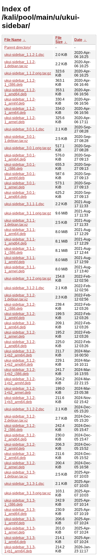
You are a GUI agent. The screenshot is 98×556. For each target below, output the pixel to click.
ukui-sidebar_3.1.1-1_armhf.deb (20, 260)
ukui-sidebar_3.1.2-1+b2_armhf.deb (20, 381)
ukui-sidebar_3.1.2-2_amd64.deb (20, 437)
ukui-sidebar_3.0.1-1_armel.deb (20, 185)
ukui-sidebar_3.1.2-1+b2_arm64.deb (20, 353)
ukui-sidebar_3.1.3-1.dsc (24, 484)
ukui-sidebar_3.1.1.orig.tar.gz (27, 213)
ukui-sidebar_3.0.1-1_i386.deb (20, 167)
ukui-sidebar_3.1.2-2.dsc (24, 409)
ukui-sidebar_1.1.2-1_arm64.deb (20, 111)
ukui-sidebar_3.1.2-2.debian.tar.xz (20, 418)
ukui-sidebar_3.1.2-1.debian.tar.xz (20, 297)
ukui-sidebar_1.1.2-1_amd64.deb (20, 92)
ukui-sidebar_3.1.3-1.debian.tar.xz (20, 474)
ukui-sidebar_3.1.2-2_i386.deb (20, 428)
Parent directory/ (17, 47)
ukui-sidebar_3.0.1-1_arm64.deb (20, 157)
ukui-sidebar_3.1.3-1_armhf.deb (20, 521)
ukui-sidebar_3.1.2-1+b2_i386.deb (20, 372)
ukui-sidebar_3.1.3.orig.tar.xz (27, 493)
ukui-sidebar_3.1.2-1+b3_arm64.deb (20, 400)
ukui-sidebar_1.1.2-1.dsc (24, 55)
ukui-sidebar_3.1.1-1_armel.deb (20, 269)
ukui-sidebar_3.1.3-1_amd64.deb (20, 512)
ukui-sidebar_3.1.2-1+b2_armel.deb (20, 391)
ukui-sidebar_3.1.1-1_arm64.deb (20, 232)
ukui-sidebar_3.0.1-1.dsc (24, 129)
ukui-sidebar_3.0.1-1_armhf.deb (20, 176)
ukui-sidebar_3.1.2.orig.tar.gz (27, 278)
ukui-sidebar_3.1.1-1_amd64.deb (20, 241)
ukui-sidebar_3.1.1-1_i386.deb (20, 251)
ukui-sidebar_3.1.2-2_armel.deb (20, 465)
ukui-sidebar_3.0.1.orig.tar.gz (27, 148)
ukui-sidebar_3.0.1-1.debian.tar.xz (20, 139)
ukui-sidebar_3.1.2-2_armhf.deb (20, 446)
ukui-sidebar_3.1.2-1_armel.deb (20, 334)
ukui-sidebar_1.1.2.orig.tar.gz (27, 73)
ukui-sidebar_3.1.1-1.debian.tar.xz (20, 222)
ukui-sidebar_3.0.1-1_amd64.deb (20, 195)
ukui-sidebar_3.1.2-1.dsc (24, 288)
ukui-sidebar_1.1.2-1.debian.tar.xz (20, 64)
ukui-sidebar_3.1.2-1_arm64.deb (20, 325)
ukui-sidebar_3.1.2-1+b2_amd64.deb (20, 362)
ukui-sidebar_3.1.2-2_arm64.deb (20, 456)
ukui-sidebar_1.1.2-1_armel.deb (20, 120)
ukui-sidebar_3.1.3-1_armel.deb (20, 530)
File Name (12, 40)
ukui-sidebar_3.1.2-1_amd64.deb (20, 344)
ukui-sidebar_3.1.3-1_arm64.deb (20, 540)
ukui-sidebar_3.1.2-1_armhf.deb (20, 316)
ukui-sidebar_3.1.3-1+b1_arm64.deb (20, 549)
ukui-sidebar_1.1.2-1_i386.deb (20, 83)
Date (78, 40)
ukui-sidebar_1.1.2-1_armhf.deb (20, 101)
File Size (59, 40)
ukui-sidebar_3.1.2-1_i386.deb (20, 306)
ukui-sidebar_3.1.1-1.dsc (24, 204)
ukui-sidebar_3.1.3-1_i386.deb (20, 502)
